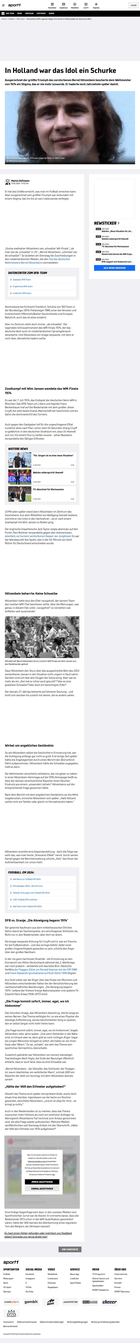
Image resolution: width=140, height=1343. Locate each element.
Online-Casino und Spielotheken (100, 1280)
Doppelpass (53, 1287)
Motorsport (8, 1278)
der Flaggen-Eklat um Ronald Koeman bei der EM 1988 (45, 969)
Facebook (30, 1274)
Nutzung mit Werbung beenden (105, 1322)
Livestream (53, 1278)
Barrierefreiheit (10, 1326)
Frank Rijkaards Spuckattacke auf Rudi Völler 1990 (38, 973)
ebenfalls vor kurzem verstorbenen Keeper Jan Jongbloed (38, 536)
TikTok (28, 1287)
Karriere (118, 1278)
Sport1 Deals (75, 1283)
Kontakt (118, 1283)
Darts (5, 1283)
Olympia (7, 1291)
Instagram (30, 1278)
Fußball (6, 1274)
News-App (74, 1274)
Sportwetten (97, 1285)
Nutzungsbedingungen (77, 1322)
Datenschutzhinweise (27, 1322)
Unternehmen (120, 1274)
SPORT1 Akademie (100, 1290)
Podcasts (52, 1283)
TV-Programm (98, 1274)
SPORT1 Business (122, 1291)
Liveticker (74, 1278)
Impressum (8, 1322)
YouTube (29, 1291)
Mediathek (52, 1274)
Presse (117, 1287)
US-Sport (7, 1287)
